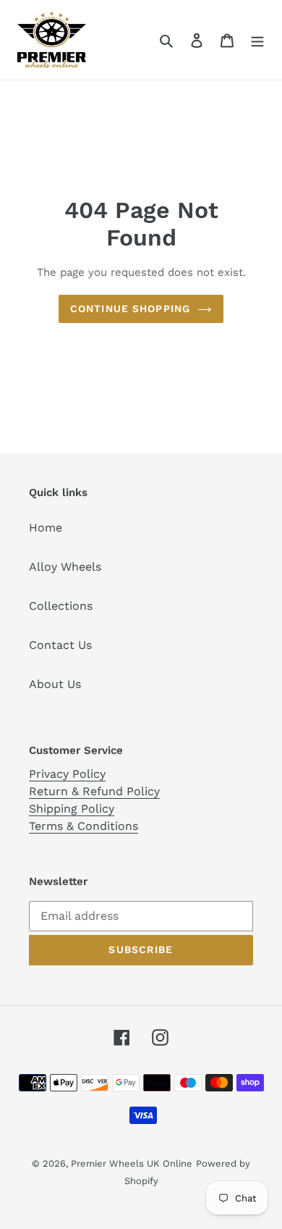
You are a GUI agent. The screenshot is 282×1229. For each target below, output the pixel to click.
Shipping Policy (71, 808)
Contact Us (60, 645)
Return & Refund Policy (94, 791)
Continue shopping (130, 308)
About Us (55, 684)
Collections (61, 606)
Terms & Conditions (83, 826)
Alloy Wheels (65, 567)
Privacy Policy (67, 774)
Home (45, 527)
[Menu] (257, 40)
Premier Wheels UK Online (131, 1163)
